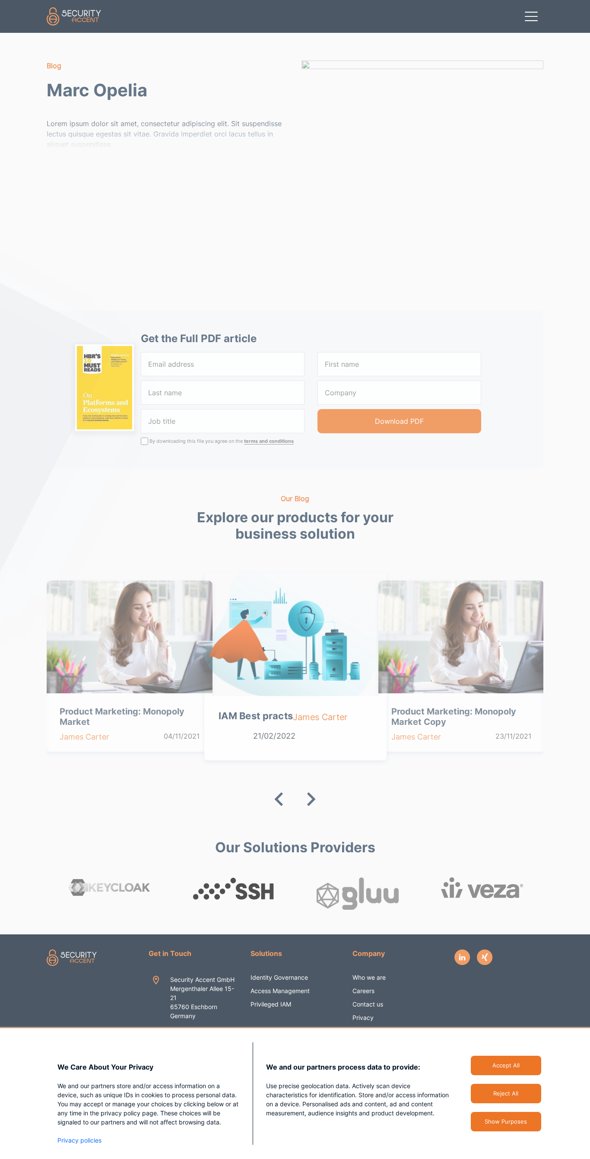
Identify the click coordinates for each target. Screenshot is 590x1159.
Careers (363, 990)
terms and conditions (269, 441)
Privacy (363, 1017)
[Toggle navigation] (531, 16)
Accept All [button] (506, 1065)
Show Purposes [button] (506, 1121)
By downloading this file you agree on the (221, 441)
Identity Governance (279, 977)
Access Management (280, 990)
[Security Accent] (74, 16)
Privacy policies (79, 1140)
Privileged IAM (271, 1004)
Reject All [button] (505, 1093)
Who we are (369, 977)
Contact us (367, 1004)
